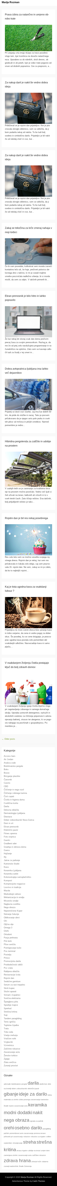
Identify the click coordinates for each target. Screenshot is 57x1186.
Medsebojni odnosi (12, 894)
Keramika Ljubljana (12, 870)
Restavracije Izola (12, 975)
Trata (6, 1028)
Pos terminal (9, 951)
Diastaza (8, 816)
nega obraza (16, 1120)
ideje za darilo (33, 1094)
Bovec (7, 773)
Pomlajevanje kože (12, 948)
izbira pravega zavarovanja (29, 1099)
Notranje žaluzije (11, 914)
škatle (21, 1166)
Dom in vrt (8, 823)
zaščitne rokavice (39, 1155)
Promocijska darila (12, 961)
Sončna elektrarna (12, 998)
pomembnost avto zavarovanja (21, 1133)
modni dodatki (18, 1112)
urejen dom (45, 1150)
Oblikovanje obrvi (12, 917)
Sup (5, 1015)
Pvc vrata (8, 968)
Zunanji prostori (11, 1065)
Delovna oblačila (11, 810)
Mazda (7, 890)
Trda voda (8, 1032)
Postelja (7, 954)
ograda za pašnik (36, 1121)
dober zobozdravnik (19, 1088)
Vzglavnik (8, 1042)
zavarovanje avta (25, 1155)
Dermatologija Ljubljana (14, 813)
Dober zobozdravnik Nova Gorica (19, 820)
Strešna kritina (10, 1012)
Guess (7, 850)
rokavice (26, 1137)
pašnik (6, 1133)
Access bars (9, 756)
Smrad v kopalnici (12, 995)
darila (33, 1083)
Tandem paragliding (13, 1018)
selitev (48, 1137)
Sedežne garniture (12, 981)
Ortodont (8, 934)
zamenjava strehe (11, 1155)
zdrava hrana (17, 1160)
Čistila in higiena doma (14, 800)
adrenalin (7, 1084)
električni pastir (33, 1088)
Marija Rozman (10, 2)
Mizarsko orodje (11, 901)
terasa (19, 1150)
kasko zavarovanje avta (18, 1106)
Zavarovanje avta (12, 1052)
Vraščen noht (10, 1038)
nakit (37, 1112)
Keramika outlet (11, 874)
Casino (7, 783)
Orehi (6, 931)
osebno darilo (28, 1127)
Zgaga (7, 1059)
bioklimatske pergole (19, 1084)
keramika (37, 1104)
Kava (6, 867)
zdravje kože (36, 1161)
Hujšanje (8, 853)
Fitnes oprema (10, 833)
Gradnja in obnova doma (15, 847)
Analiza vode (10, 763)
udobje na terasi (34, 1150)
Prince (7, 958)
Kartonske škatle (11, 864)
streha (29, 1142)
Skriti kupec (9, 988)
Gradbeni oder (10, 843)
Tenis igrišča (9, 1022)
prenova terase (40, 1133)
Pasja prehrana (11, 937)
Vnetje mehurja (11, 1035)
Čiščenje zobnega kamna (15, 793)
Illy (5, 857)
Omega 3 (8, 927)
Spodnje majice (11, 1005)
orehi (9, 1127)
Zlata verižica (10, 1062)
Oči (5, 921)
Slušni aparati (10, 991)
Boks (6, 769)
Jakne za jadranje (12, 860)
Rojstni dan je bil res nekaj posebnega (26, 518)
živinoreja (28, 1166)
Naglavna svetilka (12, 904)
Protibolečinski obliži (13, 964)
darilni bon (43, 1084)
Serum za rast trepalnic (14, 985)
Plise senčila (10, 944)
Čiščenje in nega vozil (14, 789)
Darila (6, 806)
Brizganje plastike (12, 776)
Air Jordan (8, 759)
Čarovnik (8, 779)
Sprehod (7, 1008)
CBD (6, 786)
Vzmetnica (9, 1045)
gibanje (11, 1094)
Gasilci (7, 840)
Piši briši (8, 941)
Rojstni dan (9, 978)
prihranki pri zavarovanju (13, 1137)
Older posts (8, 739)
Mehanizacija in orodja (14, 897)
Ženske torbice (10, 1055)
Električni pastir (11, 830)
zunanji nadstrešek (11, 1166)
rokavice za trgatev (38, 1137)
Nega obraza (9, 907)
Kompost (8, 880)
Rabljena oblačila (11, 971)
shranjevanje (17, 1143)
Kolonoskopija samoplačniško (17, 877)
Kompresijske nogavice (14, 884)
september (8, 1143)
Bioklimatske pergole (13, 766)
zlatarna (45, 1161)
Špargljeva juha (11, 1001)
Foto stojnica (10, 837)
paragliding (47, 1129)
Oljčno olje (8, 924)
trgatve (25, 1150)
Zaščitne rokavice (12, 1049)
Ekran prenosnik (11, 827)
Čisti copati (9, 796)
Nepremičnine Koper (13, 911)
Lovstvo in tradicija (12, 887)
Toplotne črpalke (11, 1025)
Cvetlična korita (11, 803)
